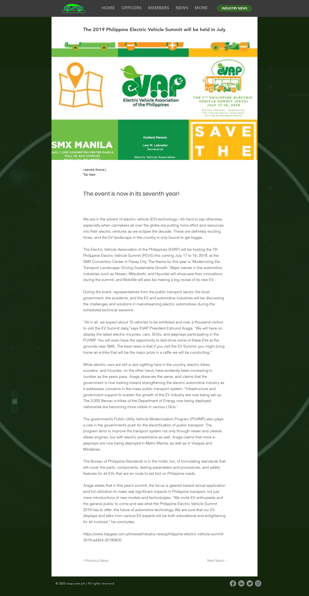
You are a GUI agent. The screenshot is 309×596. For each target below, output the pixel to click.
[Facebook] (233, 583)
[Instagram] (258, 583)
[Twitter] (250, 583)
